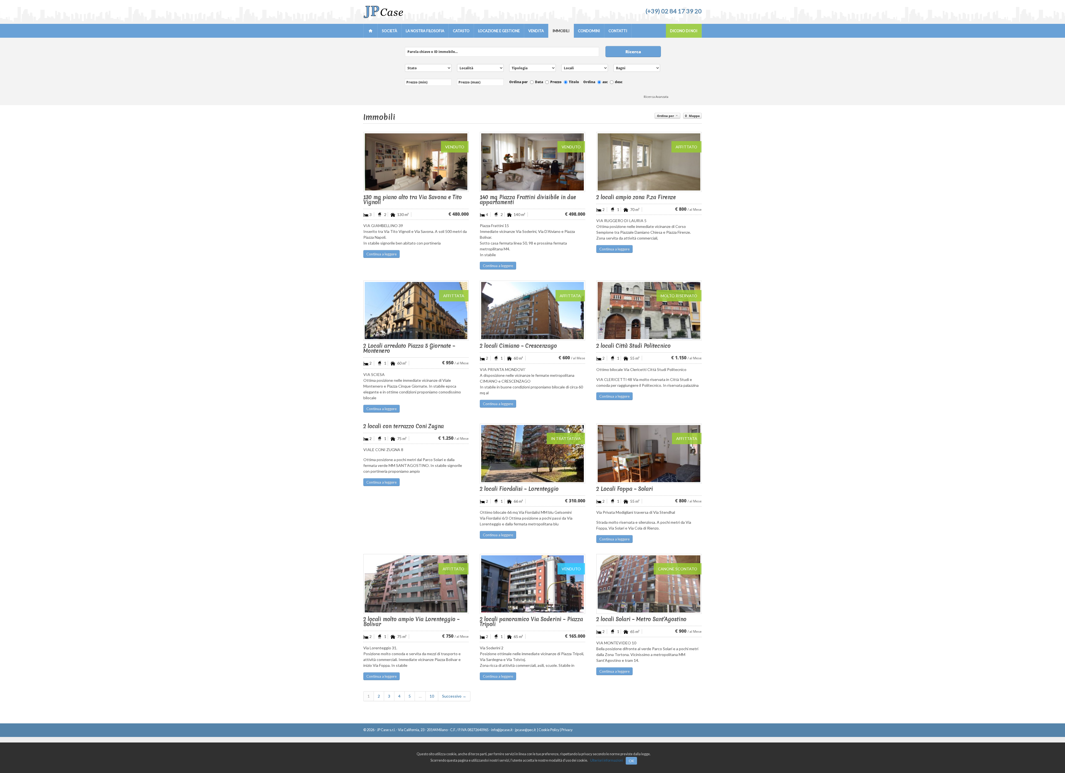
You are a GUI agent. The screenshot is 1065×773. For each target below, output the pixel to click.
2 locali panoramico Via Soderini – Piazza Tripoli (531, 622)
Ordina (589, 82)
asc (605, 82)
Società (389, 31)
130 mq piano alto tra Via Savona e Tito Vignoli (412, 200)
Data (539, 82)
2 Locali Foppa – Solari (624, 488)
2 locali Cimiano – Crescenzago (518, 345)
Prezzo (556, 82)
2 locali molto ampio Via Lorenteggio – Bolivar (411, 622)
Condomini (589, 31)
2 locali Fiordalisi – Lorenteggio (519, 488)
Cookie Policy (549, 730)
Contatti (617, 31)
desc (618, 82)
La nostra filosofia (425, 31)
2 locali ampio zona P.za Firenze (636, 197)
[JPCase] (383, 16)
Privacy (566, 730)
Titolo (574, 82)
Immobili (560, 31)
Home (370, 31)
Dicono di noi (683, 31)
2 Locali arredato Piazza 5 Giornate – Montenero (409, 348)
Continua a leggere (381, 254)
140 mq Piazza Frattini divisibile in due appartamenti (528, 200)
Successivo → (454, 696)
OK (631, 761)
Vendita (536, 31)
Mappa (694, 116)
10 (432, 696)
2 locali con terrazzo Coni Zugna (403, 426)
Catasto (461, 31)
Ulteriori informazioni (606, 760)
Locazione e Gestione (499, 31)
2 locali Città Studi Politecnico (633, 345)
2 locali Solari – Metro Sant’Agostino (641, 619)
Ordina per (518, 82)
